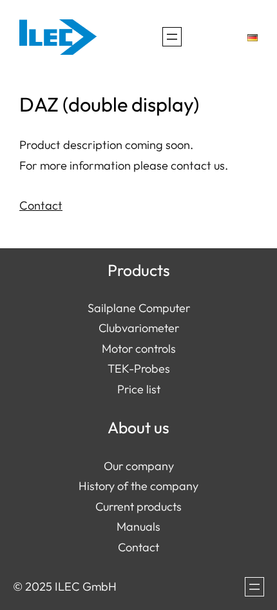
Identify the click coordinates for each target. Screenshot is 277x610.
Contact (40, 205)
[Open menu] (172, 36)
